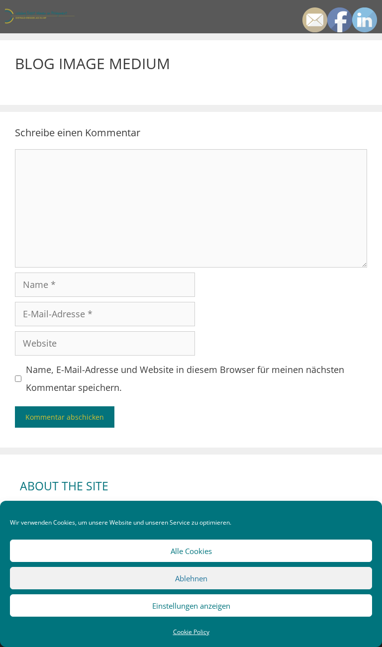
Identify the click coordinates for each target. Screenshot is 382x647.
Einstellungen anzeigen (191, 606)
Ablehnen (191, 578)
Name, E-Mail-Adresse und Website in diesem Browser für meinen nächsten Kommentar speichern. (185, 378)
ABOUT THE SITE (64, 486)
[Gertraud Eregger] (46, 16)
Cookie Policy (191, 632)
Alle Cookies (191, 551)
